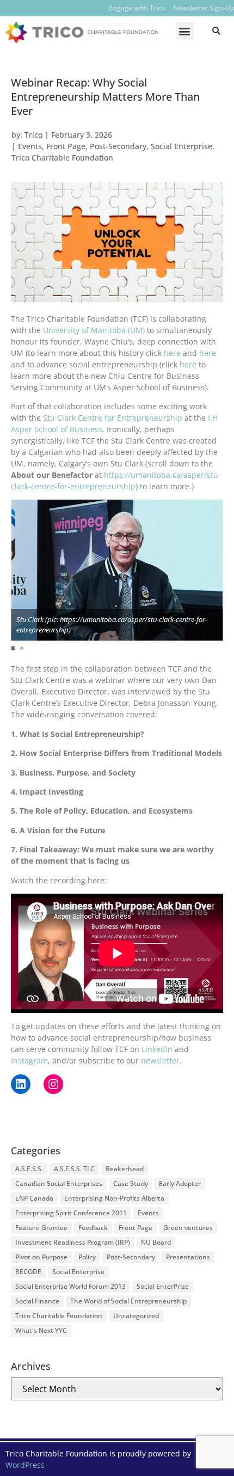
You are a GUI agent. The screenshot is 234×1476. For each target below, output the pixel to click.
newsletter (160, 1060)
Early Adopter (180, 1183)
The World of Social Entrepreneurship (128, 1301)
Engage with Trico (137, 8)
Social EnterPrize (163, 1286)
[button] (185, 31)
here (172, 353)
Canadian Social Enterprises (58, 1183)
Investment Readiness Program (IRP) (72, 1242)
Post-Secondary (118, 146)
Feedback (93, 1227)
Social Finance (37, 1301)
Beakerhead (125, 1168)
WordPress (25, 1465)
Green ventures (188, 1227)
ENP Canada (34, 1198)
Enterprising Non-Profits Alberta (114, 1198)
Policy (87, 1257)
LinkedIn (157, 1049)
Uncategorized (136, 1315)
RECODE (28, 1271)
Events (30, 146)
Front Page (65, 146)
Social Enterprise (181, 146)
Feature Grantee (41, 1227)
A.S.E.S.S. (29, 1168)
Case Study (130, 1183)
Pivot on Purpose (41, 1257)
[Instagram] (53, 1084)
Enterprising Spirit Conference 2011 (71, 1212)
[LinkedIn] (20, 1084)
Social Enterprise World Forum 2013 (70, 1286)
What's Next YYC (41, 1330)
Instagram (29, 1060)
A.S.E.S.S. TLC (74, 1168)
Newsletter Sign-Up (203, 8)
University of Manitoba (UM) (94, 330)
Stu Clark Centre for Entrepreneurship (112, 418)
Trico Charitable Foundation (62, 157)
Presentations (188, 1257)
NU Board (156, 1242)
